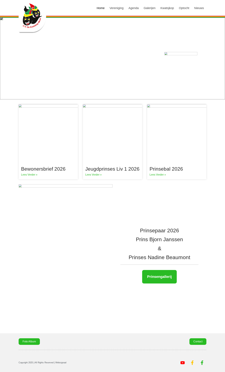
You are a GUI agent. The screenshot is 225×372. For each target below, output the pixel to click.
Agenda (133, 8)
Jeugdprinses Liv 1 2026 (112, 169)
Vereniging (117, 8)
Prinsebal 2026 (166, 169)
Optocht (184, 8)
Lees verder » (29, 174)
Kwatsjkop (167, 8)
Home (101, 8)
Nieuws (199, 8)
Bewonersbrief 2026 (43, 169)
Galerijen (149, 8)
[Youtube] (182, 362)
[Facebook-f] (192, 362)
